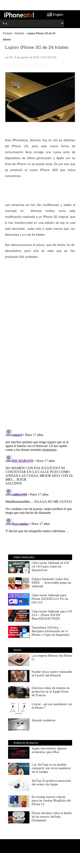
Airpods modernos (43, 720)
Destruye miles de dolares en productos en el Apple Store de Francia (51, 691)
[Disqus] (40, 364)
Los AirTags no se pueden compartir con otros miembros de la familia (51, 768)
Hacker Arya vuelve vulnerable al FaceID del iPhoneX (52, 673)
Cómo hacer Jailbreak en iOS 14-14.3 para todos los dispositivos (50, 566)
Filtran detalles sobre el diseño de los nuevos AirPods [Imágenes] (52, 816)
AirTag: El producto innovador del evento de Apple (51, 782)
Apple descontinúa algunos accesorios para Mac (49, 750)
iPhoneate (19, 14)
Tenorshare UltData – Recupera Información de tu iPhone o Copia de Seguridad (50, 631)
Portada (7, 33)
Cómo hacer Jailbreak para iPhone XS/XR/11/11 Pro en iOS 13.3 (50, 598)
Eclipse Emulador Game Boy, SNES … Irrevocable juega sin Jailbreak (51, 582)
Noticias (19, 33)
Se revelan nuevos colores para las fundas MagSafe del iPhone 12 (51, 800)
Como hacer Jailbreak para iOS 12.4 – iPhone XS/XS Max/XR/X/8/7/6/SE (52, 615)
